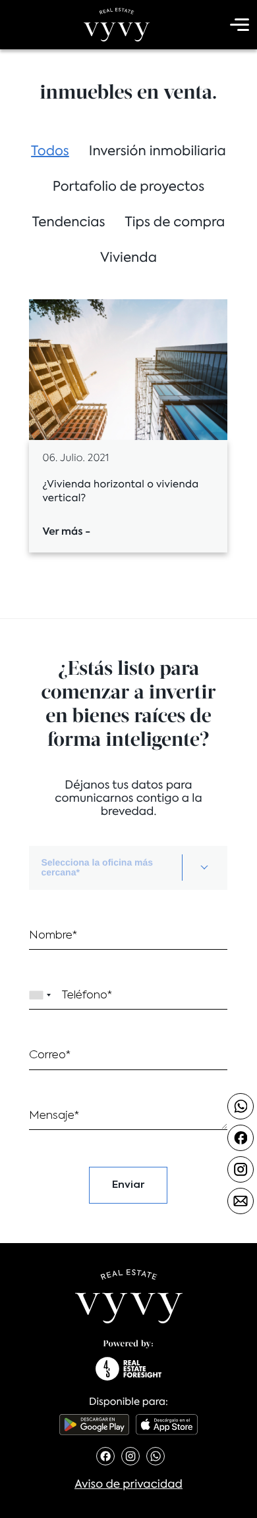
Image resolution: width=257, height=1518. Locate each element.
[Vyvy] (116, 24)
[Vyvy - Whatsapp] (240, 1106)
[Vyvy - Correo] (240, 1201)
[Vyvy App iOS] (167, 1424)
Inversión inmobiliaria (157, 152)
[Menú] (237, 25)
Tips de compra (175, 223)
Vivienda (128, 258)
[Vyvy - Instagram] (240, 1169)
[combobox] (128, 868)
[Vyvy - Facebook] (240, 1138)
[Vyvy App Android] (94, 1424)
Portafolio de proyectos (128, 187)
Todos (50, 152)
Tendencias (68, 223)
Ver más (66, 532)
